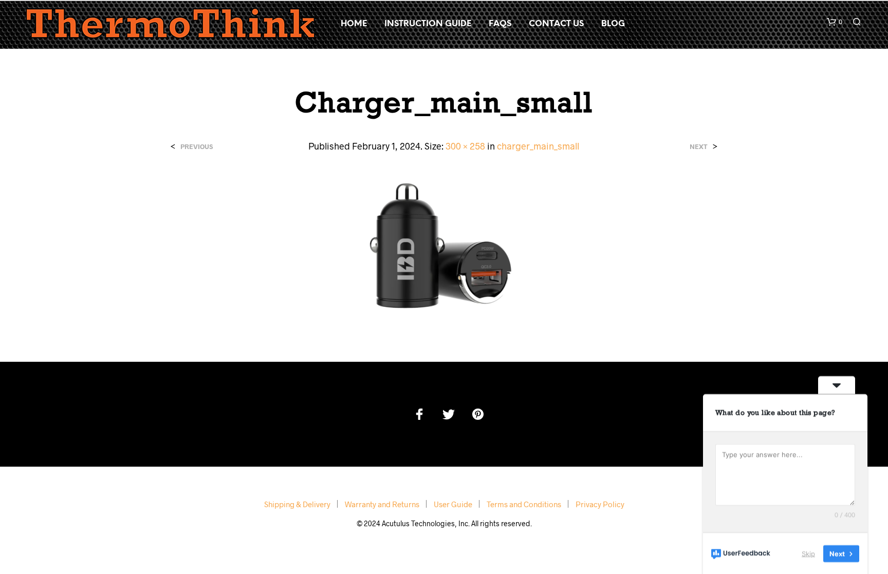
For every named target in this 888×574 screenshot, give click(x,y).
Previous (196, 146)
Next (699, 146)
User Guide (453, 504)
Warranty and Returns (382, 504)
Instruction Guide (427, 24)
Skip (808, 553)
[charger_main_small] (444, 244)
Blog (613, 24)
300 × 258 (465, 146)
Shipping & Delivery (297, 504)
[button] (834, 22)
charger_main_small (538, 146)
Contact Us (556, 24)
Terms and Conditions (524, 504)
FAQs (500, 24)
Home (354, 24)
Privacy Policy (600, 504)
